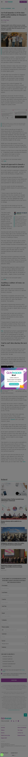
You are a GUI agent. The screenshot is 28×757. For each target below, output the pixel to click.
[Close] (24, 370)
